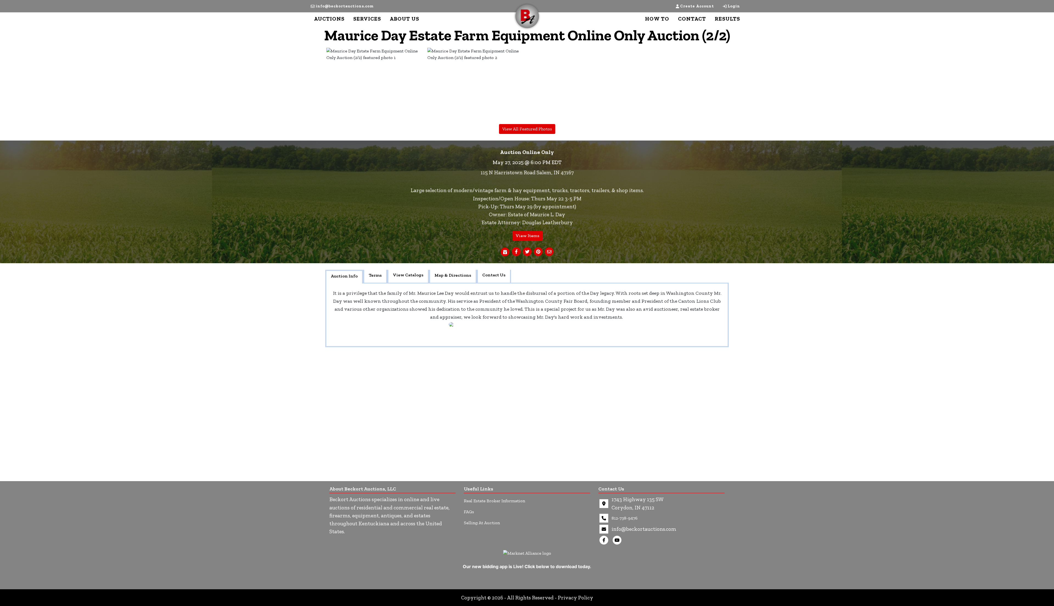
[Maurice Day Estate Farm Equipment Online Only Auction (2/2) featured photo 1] (375, 85)
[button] (516, 252)
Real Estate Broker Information (494, 500)
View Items (527, 235)
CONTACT (692, 18)
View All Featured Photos (527, 128)
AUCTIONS (329, 18)
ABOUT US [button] (404, 18)
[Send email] (549, 252)
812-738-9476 (625, 518)
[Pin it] (538, 252)
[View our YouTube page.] (618, 540)
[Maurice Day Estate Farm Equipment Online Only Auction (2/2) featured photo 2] (476, 85)
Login (734, 6)
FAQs (469, 511)
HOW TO (657, 18)
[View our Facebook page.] (605, 540)
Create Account (697, 6)
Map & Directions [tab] (453, 275)
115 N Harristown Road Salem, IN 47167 (527, 172)
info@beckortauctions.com (345, 6)
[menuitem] (375, 85)
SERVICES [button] (367, 18)
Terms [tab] (375, 275)
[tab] (344, 277)
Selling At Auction (482, 522)
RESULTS (727, 18)
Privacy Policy (575, 597)
